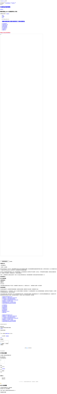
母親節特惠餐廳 (4, 25)
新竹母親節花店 (4, 27)
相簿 (3, 15)
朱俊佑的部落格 (5, 7)
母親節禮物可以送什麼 (5, 311)
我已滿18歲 (2, 392)
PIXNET (22, 381)
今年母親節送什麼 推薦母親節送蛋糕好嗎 (8, 317)
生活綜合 (7, 13)
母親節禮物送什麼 (5, 24)
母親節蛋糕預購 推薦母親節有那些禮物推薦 (9, 303)
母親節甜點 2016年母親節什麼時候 (7, 319)
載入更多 (2, 339)
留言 (8, 333)
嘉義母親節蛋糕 (4, 26)
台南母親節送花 (4, 23)
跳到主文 (1, 9)
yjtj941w (1, 328)
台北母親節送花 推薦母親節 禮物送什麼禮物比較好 (10, 318)
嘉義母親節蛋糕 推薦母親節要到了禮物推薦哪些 (13, 21)
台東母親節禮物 (4, 309)
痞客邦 (6, 333)
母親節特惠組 (4, 312)
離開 (5, 392)
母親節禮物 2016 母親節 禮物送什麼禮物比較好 (9, 297)
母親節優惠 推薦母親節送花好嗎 (7, 296)
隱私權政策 (33, 381)
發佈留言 (2, 344)
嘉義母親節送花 (4, 310)
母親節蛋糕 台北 (4, 308)
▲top (1, 337)
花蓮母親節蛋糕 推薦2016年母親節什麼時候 (9, 302)
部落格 (3, 16)
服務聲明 (37, 381)
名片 (3, 17)
